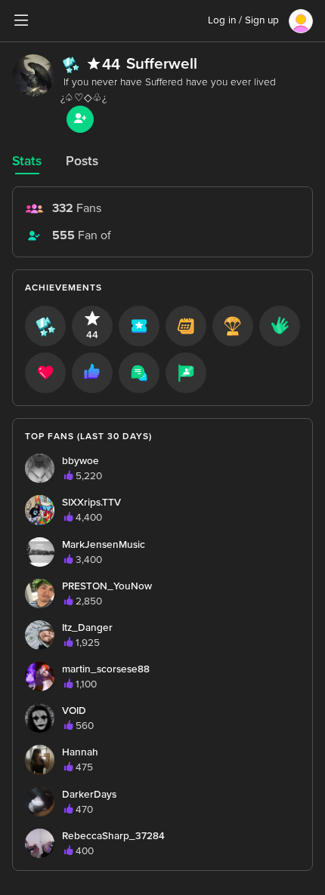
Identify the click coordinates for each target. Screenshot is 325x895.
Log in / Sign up (243, 20)
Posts (82, 161)
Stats (27, 161)
